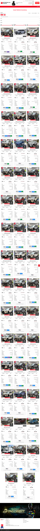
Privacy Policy (25, 520)
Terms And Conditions (26, 521)
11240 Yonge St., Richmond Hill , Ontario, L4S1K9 (29, 1)
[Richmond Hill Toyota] (6, 2)
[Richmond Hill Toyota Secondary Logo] (37, 3)
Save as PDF (24, 522)
